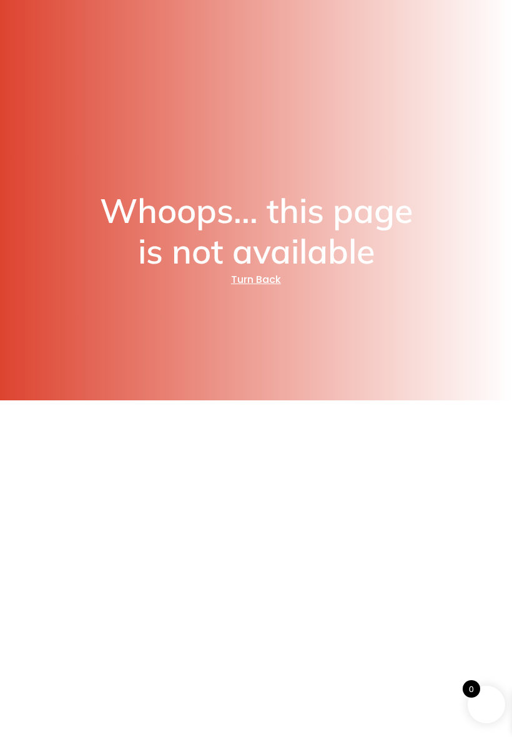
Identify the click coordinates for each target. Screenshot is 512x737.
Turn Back (256, 279)
